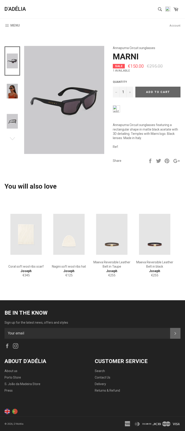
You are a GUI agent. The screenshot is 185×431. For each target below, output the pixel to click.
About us (11, 371)
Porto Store (13, 377)
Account (174, 25)
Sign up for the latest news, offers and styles (36, 322)
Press (9, 390)
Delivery (100, 384)
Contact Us (102, 377)
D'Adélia (15, 9)
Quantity (120, 81)
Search (100, 371)
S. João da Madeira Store (22, 384)
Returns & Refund (107, 390)
